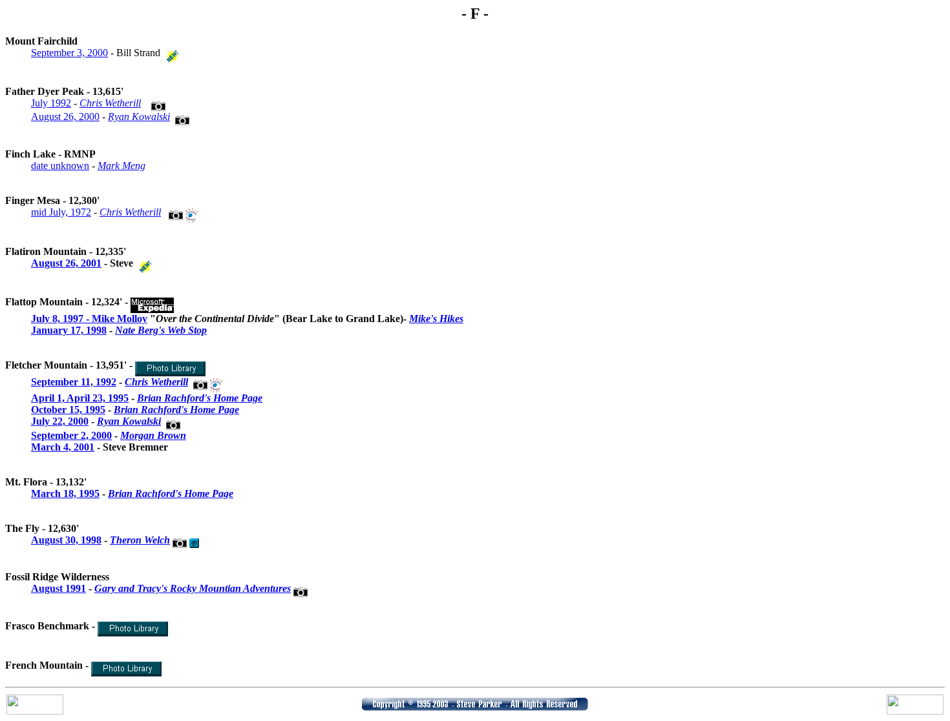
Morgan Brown (153, 435)
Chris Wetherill (110, 102)
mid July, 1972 (61, 212)
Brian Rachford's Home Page (199, 397)
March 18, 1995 (65, 493)
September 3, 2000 (69, 52)
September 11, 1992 (73, 381)
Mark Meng (121, 165)
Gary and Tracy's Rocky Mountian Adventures (192, 588)
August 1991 (58, 588)
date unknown (60, 165)
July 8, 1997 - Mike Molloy (89, 318)
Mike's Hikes (436, 318)
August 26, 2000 (65, 116)
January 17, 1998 (69, 330)
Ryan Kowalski (139, 116)
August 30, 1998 (66, 539)
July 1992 (51, 102)
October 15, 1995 (68, 409)
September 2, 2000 (71, 435)
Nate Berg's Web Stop (161, 330)
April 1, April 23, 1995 (80, 397)
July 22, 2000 (60, 421)
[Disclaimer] (475, 707)
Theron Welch (140, 539)
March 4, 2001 (62, 447)
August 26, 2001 (66, 263)
